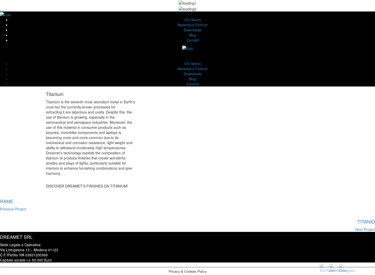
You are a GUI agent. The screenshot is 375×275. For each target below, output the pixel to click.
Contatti (192, 40)
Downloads (193, 29)
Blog (192, 35)
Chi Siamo (192, 19)
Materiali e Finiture (193, 24)
